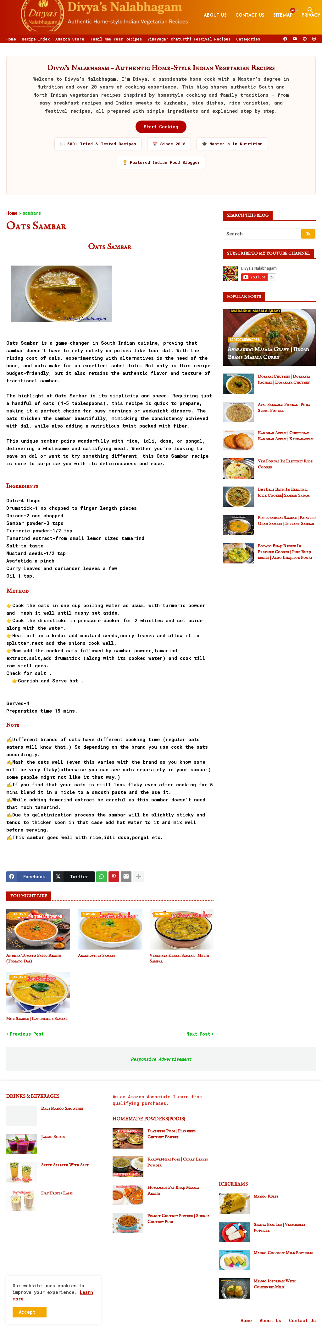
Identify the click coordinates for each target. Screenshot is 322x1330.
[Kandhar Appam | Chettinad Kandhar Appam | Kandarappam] (238, 440)
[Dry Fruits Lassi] (21, 1200)
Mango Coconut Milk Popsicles (283, 1253)
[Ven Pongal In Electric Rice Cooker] (238, 468)
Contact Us (250, 15)
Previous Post (27, 1034)
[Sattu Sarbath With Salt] (21, 1172)
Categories (248, 38)
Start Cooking (161, 127)
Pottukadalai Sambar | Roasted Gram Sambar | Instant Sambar (286, 520)
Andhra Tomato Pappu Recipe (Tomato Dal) (33, 958)
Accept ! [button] (29, 1312)
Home (11, 38)
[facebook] (285, 39)
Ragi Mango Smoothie (62, 1108)
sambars (32, 213)
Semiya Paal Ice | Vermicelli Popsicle (279, 1227)
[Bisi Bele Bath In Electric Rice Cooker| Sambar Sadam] (238, 497)
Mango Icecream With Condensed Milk (275, 1284)
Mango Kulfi (266, 1196)
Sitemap (283, 15)
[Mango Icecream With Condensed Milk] (234, 1288)
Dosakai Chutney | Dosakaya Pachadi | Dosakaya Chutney (284, 379)
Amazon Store (69, 38)
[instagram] (314, 39)
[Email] (126, 876)
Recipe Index (36, 38)
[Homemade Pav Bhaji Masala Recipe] (128, 1195)
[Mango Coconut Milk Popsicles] (234, 1260)
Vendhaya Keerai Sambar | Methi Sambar (179, 958)
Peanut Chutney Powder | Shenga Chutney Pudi (178, 1218)
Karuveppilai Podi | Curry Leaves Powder (177, 1162)
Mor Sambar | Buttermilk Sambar (37, 1018)
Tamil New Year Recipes (116, 38)
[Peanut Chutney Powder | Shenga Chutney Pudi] (128, 1223)
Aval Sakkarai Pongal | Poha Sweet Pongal (284, 407)
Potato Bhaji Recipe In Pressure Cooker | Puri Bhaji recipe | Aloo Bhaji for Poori (285, 551)
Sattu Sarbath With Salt (65, 1165)
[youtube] (295, 39)
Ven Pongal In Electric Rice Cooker (285, 464)
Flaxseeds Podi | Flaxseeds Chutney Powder (171, 1133)
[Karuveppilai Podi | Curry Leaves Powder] (128, 1166)
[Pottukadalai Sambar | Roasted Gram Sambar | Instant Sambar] (238, 525)
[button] (295, 10)
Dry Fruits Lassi (56, 1193)
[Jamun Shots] (21, 1144)
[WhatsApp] (101, 876)
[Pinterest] (113, 876)
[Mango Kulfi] (234, 1203)
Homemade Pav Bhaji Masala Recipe (173, 1190)
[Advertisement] (269, 612)
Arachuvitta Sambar (96, 955)
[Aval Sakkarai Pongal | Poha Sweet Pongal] (238, 412)
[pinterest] (305, 39)
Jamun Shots (53, 1136)
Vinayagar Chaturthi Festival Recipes (188, 38)
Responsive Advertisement (161, 1059)
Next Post (198, 1034)
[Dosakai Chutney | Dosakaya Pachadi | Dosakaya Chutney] (238, 384)
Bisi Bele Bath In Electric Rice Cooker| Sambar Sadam (283, 492)
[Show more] (138, 876)
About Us (215, 15)
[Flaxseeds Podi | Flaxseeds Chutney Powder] (128, 1138)
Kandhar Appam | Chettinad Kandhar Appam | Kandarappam (286, 435)
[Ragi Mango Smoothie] (21, 1116)
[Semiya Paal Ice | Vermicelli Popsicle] (234, 1232)
